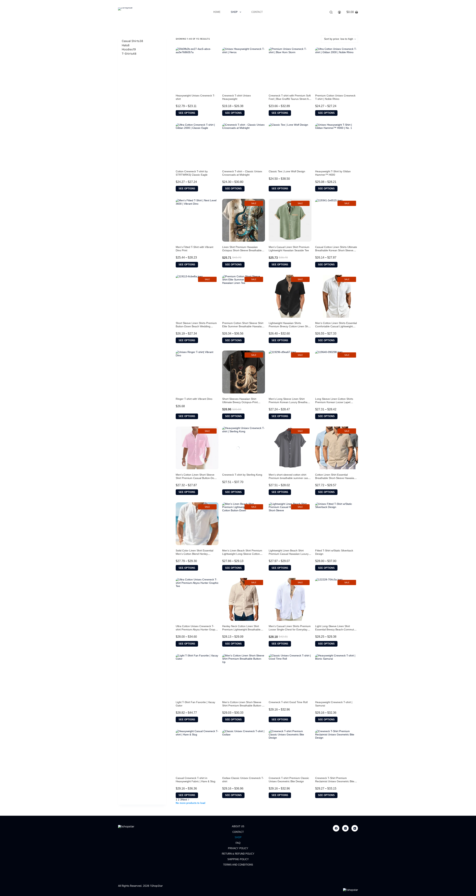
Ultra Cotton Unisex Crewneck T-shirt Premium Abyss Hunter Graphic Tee (197, 629)
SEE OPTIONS (186, 113)
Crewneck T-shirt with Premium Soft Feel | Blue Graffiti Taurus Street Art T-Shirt (290, 99)
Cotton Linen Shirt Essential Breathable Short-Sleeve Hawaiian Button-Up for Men (335, 478)
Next (185, 799)
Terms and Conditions (238, 864)
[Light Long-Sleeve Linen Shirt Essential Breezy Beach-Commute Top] (336, 599)
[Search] (331, 12)
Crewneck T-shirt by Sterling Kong (242, 474)
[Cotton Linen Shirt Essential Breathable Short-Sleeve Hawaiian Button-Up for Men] (336, 448)
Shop (234, 12)
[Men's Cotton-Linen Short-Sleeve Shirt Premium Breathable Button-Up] (243, 675)
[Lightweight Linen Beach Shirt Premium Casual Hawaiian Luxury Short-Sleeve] (290, 523)
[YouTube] (354, 828)
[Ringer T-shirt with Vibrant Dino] (197, 372)
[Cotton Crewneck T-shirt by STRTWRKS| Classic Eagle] (197, 144)
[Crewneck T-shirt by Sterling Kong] (243, 448)
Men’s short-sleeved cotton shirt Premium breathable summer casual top (290, 478)
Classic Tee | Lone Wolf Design (287, 171)
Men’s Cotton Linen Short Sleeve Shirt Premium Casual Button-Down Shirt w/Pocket (196, 478)
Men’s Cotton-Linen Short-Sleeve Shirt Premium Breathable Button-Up (242, 705)
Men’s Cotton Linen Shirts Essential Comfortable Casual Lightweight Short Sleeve (336, 326)
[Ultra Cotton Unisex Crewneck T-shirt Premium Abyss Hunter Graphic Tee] (197, 599)
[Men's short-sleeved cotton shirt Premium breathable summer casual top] (290, 448)
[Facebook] (336, 828)
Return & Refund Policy (238, 853)
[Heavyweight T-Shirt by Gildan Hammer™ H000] (336, 144)
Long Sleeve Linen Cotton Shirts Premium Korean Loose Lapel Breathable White (334, 402)
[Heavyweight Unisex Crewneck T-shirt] (197, 68)
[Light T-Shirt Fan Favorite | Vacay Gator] (197, 675)
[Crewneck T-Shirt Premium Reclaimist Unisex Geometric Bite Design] (336, 751)
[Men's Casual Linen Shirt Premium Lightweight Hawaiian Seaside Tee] (290, 220)
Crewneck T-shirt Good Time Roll (288, 702)
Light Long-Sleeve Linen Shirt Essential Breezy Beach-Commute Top (335, 629)
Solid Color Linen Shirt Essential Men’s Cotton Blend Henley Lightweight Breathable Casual (194, 554)
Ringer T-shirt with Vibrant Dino (194, 398)
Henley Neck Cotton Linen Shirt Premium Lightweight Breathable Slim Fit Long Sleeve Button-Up (241, 629)
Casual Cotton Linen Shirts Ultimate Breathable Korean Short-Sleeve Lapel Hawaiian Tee (336, 250)
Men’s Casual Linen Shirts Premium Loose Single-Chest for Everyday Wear (290, 629)
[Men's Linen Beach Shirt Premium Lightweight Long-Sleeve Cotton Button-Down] (243, 523)
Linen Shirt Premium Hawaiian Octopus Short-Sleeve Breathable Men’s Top (242, 250)
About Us (238, 826)
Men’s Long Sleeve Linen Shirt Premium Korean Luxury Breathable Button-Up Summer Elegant (290, 402)
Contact (257, 12)
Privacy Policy (238, 848)
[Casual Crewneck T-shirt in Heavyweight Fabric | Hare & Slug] (197, 751)
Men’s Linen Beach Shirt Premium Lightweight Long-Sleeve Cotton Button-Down (242, 554)
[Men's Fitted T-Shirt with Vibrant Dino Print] (197, 220)
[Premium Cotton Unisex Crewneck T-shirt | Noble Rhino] (336, 68)
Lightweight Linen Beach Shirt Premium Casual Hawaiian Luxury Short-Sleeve (288, 554)
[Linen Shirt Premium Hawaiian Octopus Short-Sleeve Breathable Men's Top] (243, 220)
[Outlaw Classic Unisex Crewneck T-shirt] (243, 751)
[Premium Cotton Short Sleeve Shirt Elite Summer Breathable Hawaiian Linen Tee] (243, 296)
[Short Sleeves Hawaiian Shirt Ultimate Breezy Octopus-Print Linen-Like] (243, 372)
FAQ (238, 843)
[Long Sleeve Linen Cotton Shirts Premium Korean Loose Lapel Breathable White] (336, 372)
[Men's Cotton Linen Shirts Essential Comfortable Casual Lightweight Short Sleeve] (336, 296)
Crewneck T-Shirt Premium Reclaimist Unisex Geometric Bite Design (334, 781)
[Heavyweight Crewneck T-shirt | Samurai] (336, 675)
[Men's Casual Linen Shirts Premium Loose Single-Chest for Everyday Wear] (290, 599)
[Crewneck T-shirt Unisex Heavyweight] (243, 68)
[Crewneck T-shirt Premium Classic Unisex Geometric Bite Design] (290, 751)
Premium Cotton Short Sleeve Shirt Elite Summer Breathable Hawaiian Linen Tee (242, 326)
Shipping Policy (238, 859)
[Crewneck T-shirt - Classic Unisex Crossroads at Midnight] (243, 144)
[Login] (339, 12)
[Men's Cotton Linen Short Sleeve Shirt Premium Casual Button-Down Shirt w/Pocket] (197, 448)
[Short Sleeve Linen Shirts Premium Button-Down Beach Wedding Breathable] (197, 296)
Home (217, 12)
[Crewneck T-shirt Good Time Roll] (290, 675)
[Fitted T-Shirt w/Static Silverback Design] (336, 523)
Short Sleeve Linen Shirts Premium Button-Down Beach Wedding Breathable (196, 326)
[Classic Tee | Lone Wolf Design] (290, 144)
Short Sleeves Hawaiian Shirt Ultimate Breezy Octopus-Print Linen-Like (240, 402)
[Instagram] (345, 828)
